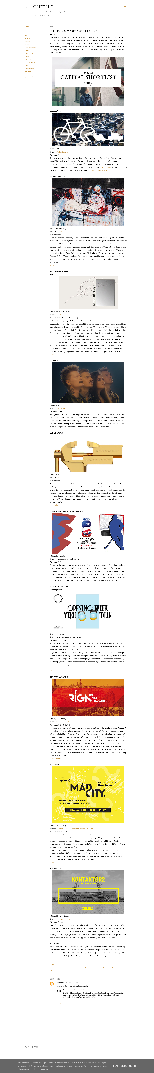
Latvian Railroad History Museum (70, 829)
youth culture (30, 77)
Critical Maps (105, 167)
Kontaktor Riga (63, 919)
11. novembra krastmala (66, 722)
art (26, 36)
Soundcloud (55, 505)
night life (28, 59)
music (27, 56)
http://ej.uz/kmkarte (98, 170)
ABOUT (43, 16)
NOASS (90, 829)
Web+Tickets (55, 758)
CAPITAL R (43, 6)
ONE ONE (60, 477)
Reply (59, 1003)
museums (29, 53)
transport (28, 71)
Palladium (60, 408)
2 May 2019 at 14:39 (71, 983)
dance (27, 42)
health (27, 50)
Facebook (54, 668)
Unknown (60, 983)
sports (27, 65)
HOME (36, 16)
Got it (132, 1066)
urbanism (28, 74)
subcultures (29, 68)
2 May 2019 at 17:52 (79, 990)
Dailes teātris (62, 152)
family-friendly (30, 48)
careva (59, 231)
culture (28, 39)
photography (30, 62)
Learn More (120, 1066)
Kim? (58, 315)
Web (52, 265)
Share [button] (27, 27)
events (27, 45)
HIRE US (50, 16)
